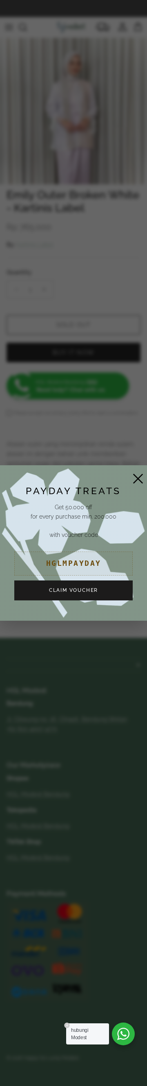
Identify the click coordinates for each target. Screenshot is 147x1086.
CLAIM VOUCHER (73, 590)
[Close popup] (136, 476)
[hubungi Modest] (123, 1034)
